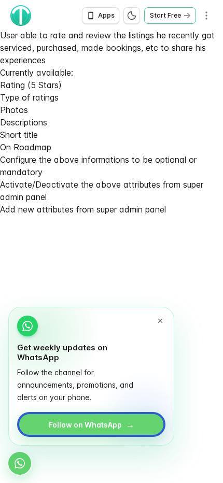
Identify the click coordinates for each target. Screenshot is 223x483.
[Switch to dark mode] (131, 15)
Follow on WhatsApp (91, 424)
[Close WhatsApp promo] (160, 321)
